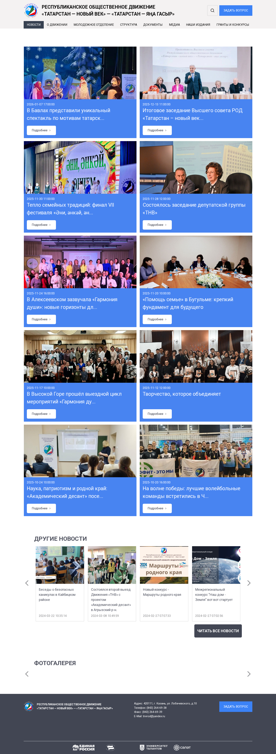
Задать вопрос (236, 10)
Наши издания (198, 24)
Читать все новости (218, 631)
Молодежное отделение (94, 24)
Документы (153, 24)
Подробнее (41, 130)
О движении (57, 24)
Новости (34, 24)
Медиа (174, 24)
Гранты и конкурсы (232, 24)
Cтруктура (128, 24)
